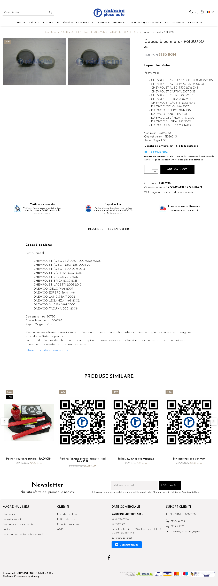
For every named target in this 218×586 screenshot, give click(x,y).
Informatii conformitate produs (47, 350)
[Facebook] (109, 558)
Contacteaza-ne (129, 544)
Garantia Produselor (68, 524)
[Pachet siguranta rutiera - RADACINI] (29, 422)
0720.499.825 (177, 521)
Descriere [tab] (95, 229)
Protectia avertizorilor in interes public (24, 534)
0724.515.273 (177, 526)
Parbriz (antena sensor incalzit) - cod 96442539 (83, 460)
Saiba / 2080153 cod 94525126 (136, 459)
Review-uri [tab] (118, 229)
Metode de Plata (67, 514)
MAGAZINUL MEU (16, 506)
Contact (7, 529)
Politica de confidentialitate (18, 524)
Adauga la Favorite (158, 192)
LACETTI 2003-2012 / (95, 32)
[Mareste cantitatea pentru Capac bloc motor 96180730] (155, 167)
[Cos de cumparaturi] (202, 12)
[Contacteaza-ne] (191, 12)
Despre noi (9, 514)
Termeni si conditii (12, 519)
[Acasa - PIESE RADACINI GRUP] (109, 12)
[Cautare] (51, 13)
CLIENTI (63, 506)
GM (146, 47)
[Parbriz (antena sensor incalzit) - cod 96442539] (82, 422)
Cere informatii (184, 192)
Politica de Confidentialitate (185, 492)
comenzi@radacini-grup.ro (185, 531)
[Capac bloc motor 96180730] (34, 61)
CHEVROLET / (72, 32)
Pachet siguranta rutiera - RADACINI (29, 459)
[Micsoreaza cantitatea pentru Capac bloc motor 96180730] (155, 171)
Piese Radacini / (53, 32)
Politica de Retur (66, 519)
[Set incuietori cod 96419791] (189, 422)
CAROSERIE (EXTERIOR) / (125, 32)
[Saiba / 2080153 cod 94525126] (136, 422)
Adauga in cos (177, 169)
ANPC (60, 529)
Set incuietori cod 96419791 (189, 459)
